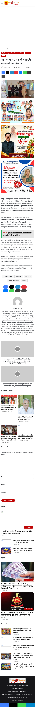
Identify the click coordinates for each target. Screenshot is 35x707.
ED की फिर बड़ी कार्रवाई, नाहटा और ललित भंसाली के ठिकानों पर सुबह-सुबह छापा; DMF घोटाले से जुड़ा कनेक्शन (17, 615)
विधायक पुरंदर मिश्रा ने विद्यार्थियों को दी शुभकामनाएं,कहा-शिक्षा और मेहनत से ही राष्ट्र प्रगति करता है (8, 438)
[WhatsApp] (25, 72)
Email (3, 484)
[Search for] (33, 4)
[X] (7, 72)
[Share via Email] (29, 72)
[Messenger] (20, 72)
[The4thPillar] (11, 3)
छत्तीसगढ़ (19, 276)
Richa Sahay (7, 67)
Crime (21, 53)
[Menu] (2, 4)
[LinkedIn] (12, 72)
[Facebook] (3, 72)
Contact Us (20, 700)
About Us (14, 700)
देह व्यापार (28, 276)
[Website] (17, 337)
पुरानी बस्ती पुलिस (14, 280)
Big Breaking (10, 49)
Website (3, 492)
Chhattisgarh (14, 53)
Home (4, 49)
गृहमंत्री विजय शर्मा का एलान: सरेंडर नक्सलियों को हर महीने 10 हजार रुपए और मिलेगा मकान (8, 407)
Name (3, 477)
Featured (28, 53)
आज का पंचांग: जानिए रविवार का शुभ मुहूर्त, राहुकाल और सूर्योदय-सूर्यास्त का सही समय (22, 549)
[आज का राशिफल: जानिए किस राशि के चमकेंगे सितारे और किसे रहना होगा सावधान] (6, 542)
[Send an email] (10, 67)
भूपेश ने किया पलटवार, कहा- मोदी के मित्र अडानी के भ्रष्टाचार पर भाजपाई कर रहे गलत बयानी (25, 417)
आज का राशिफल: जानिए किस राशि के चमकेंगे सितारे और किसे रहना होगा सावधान (23, 541)
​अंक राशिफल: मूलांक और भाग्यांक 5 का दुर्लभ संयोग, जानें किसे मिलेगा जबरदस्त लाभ (17, 532)
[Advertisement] (17, 24)
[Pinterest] (16, 72)
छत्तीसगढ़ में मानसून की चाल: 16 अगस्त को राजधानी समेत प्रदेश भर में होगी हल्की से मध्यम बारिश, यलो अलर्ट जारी (23, 666)
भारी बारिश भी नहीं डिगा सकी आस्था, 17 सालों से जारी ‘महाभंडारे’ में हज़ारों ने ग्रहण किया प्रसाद (22, 631)
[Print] (3, 76)
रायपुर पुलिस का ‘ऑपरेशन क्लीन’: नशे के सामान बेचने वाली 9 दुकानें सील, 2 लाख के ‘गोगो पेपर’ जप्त (25, 436)
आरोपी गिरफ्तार (8, 276)
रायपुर (3, 55)
